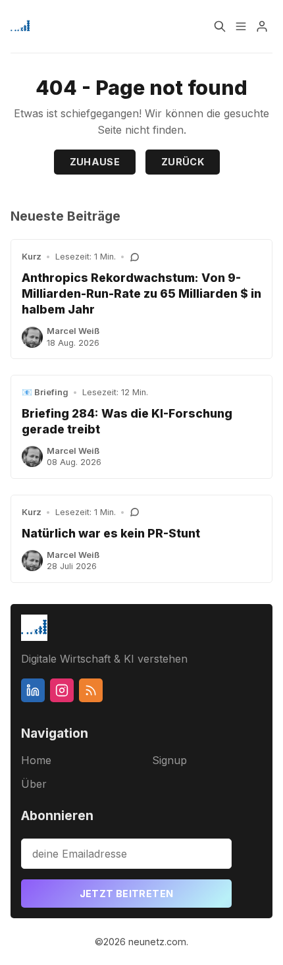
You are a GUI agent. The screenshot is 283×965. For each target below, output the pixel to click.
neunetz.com (157, 941)
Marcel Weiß (73, 331)
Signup (169, 760)
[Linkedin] (33, 690)
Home (36, 760)
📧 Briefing (45, 392)
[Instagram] (62, 690)
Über (34, 783)
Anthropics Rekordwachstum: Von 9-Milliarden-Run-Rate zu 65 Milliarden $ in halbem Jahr (141, 293)
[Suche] (219, 26)
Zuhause (95, 161)
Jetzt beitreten (127, 893)
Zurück (182, 161)
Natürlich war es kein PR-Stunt (111, 533)
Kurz (31, 257)
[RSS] (91, 690)
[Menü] (240, 26)
